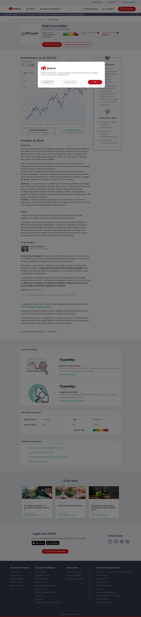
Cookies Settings (70, 82)
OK (95, 82)
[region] (71, 75)
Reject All (48, 82)
